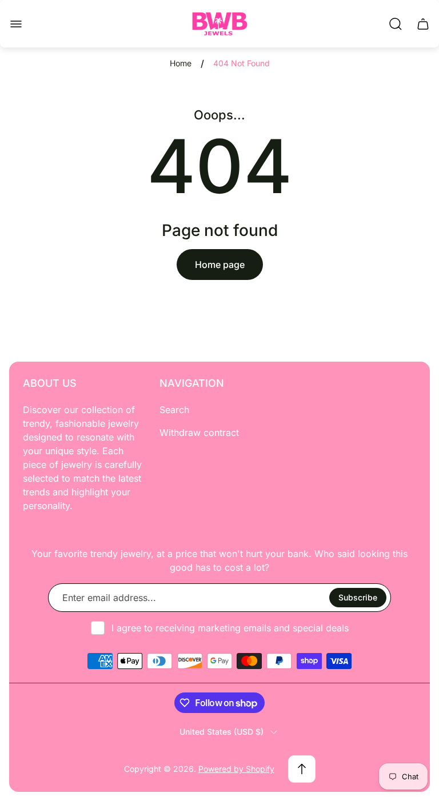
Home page (220, 264)
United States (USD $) (221, 731)
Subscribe (357, 597)
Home (180, 63)
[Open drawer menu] (16, 24)
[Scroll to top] (302, 769)
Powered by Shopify (236, 769)
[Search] (395, 24)
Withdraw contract (199, 432)
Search (174, 409)
